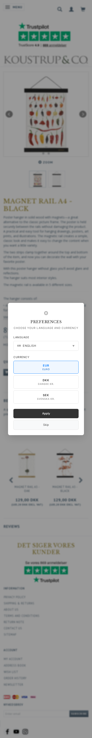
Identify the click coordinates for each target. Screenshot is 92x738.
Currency (21, 357)
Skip (46, 424)
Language (21, 337)
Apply (46, 413)
